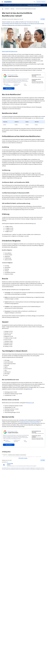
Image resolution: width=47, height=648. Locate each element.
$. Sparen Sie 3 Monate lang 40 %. (34, 5)
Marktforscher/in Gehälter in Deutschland (17, 455)
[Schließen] (44, 5)
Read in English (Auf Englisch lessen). (9, 51)
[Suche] (34, 2)
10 (29, 402)
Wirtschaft (7, 8)
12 (31, 402)
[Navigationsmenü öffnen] (2, 2)
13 (32, 402)
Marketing (12, 8)
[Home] (3, 9)
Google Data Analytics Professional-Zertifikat (29, 421)
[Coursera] (7, 2)
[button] (42, 19)
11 (30, 402)
